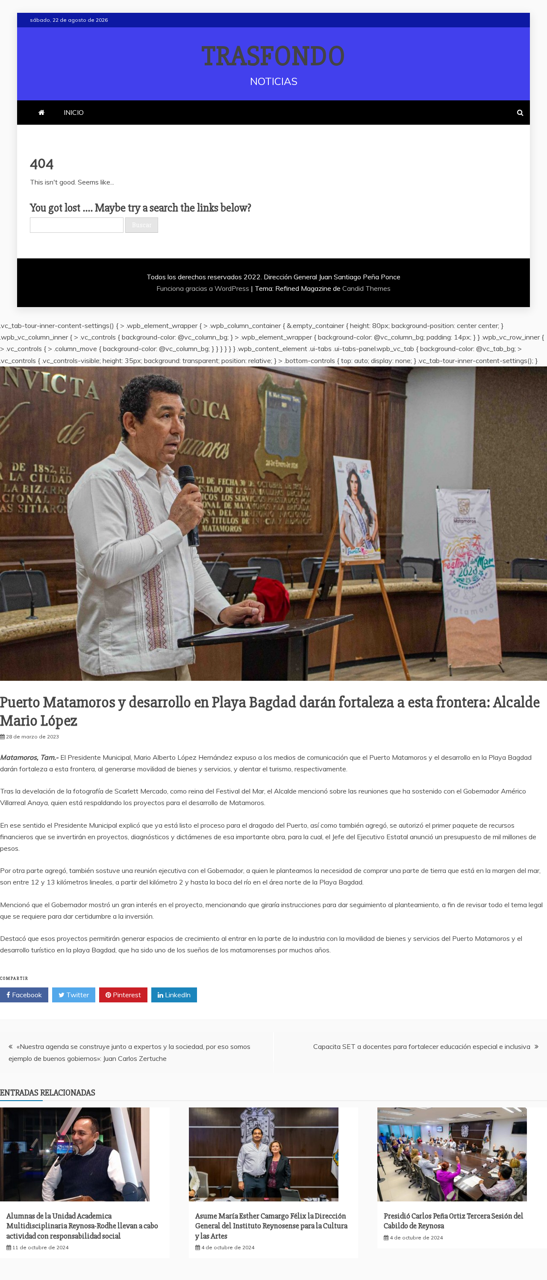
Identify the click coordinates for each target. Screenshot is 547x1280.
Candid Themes (366, 288)
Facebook (26, 994)
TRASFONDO (274, 56)
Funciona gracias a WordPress (203, 288)
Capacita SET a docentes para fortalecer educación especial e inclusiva (421, 1046)
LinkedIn (177, 994)
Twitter (77, 994)
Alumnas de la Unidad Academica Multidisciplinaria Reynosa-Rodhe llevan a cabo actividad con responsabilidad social (82, 1226)
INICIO (74, 112)
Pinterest (126, 994)
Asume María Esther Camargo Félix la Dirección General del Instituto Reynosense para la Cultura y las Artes (271, 1226)
